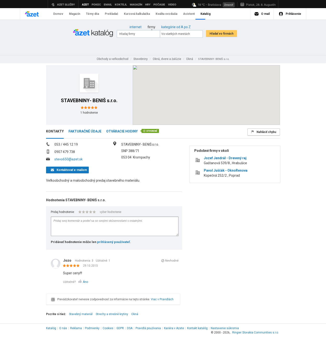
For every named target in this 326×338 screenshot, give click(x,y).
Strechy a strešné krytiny (112, 314)
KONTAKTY (55, 131)
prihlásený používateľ (113, 242)
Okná (134, 314)
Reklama (76, 328)
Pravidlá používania (148, 328)
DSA (129, 328)
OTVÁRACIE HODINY (122, 131)
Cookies (108, 328)
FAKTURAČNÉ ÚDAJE (84, 131)
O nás (63, 328)
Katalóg (51, 328)
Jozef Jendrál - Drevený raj (225, 158)
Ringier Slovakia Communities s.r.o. (255, 332)
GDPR (120, 328)
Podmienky (92, 328)
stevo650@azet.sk (68, 159)
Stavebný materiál (81, 314)
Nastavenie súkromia (225, 328)
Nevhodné (172, 260)
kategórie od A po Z (176, 27)
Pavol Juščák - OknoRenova (225, 170)
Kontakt (197, 328)
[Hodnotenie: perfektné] (72, 266)
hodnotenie (89, 112)
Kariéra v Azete (174, 328)
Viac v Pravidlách (162, 299)
